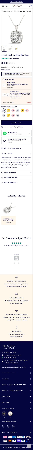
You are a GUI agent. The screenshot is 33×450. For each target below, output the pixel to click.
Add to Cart (16, 122)
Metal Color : (9, 107)
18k (3, 115)
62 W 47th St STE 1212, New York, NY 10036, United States (16, 362)
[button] (15, 263)
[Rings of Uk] (8, 426)
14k (17, 110)
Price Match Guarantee (16, 1)
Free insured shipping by (13, 127)
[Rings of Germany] (13, 426)
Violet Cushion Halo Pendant (8, 219)
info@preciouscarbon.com (13, 355)
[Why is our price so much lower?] (13, 102)
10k (3, 110)
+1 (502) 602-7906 (10, 352)
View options (5, 69)
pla (17, 115)
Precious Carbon (7, 11)
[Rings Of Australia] (3, 426)
